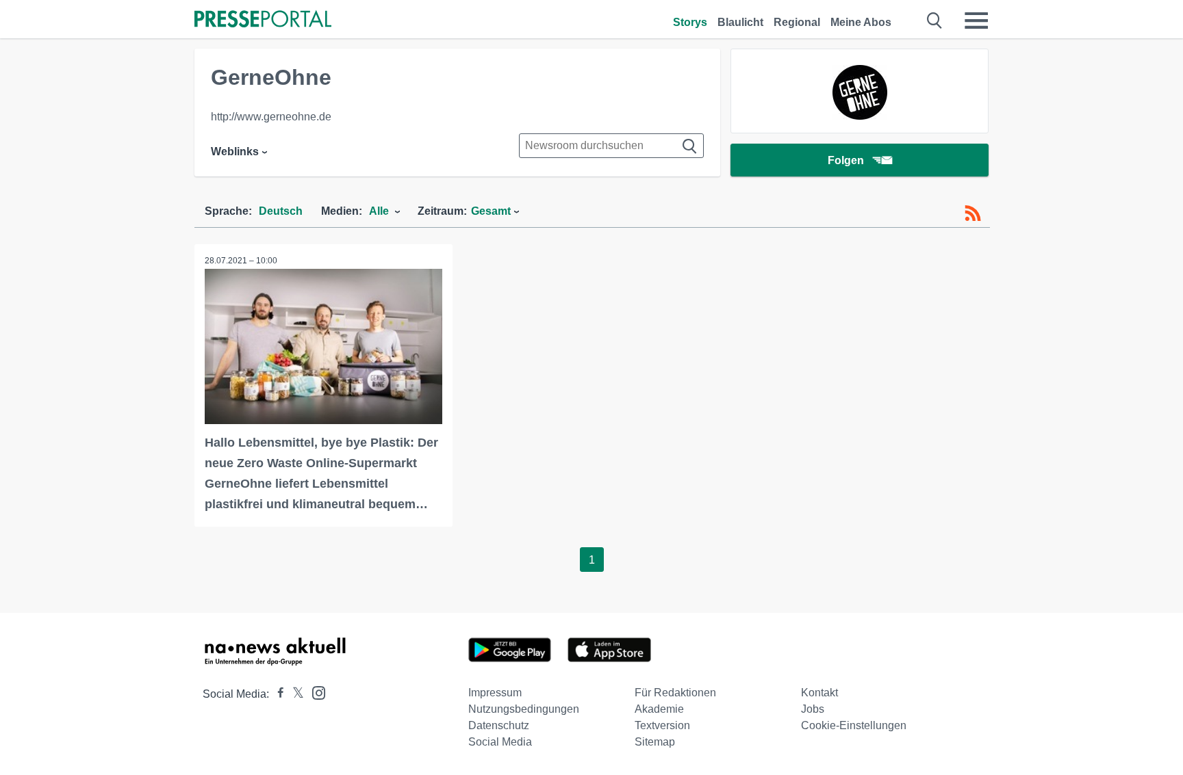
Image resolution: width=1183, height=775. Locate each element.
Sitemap (655, 742)
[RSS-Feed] (973, 213)
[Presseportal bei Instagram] (314, 692)
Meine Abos (860, 22)
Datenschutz (498, 725)
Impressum (495, 692)
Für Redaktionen (675, 692)
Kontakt (819, 692)
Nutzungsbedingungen (523, 709)
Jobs (812, 709)
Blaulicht (740, 22)
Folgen (846, 160)
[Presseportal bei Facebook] (276, 694)
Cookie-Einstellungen (853, 725)
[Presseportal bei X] (294, 694)
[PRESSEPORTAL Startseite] (262, 20)
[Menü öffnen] (976, 20)
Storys (690, 22)
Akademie (659, 709)
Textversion (662, 725)
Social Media (500, 742)
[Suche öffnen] (934, 20)
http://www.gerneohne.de (271, 116)
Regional (797, 22)
